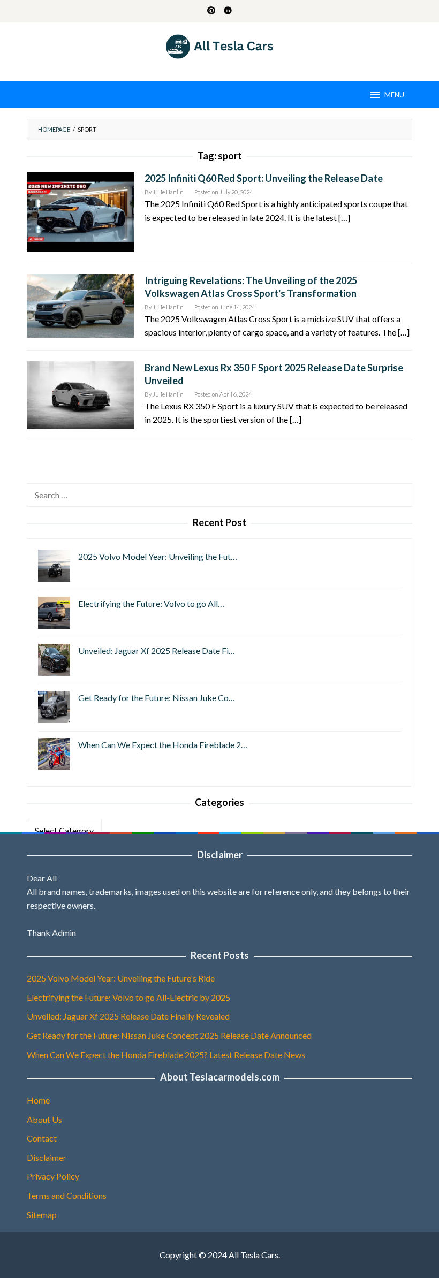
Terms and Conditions (67, 1195)
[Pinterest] (211, 11)
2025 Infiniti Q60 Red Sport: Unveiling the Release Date (264, 178)
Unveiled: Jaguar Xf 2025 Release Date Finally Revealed (128, 1016)
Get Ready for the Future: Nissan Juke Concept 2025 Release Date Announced (169, 1035)
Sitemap (42, 1214)
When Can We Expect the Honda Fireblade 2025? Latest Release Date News (166, 1054)
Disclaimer (46, 1157)
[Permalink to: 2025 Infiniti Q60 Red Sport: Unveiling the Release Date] (80, 211)
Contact (42, 1138)
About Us (44, 1119)
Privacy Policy (53, 1176)
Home (38, 1100)
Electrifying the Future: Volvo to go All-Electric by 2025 (128, 997)
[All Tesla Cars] (220, 45)
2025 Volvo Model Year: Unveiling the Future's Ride (121, 978)
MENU (394, 94)
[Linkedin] (228, 11)
